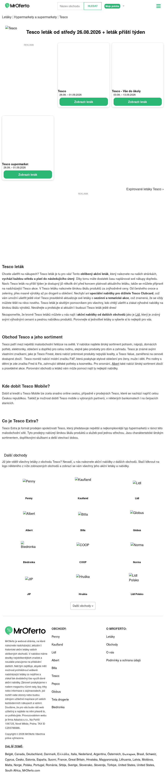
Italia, (75, 754)
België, (10, 754)
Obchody (112, 644)
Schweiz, (151, 754)
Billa (54, 668)
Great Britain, (77, 759)
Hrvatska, (92, 759)
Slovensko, (86, 765)
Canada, (20, 754)
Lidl (137, 314)
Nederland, (86, 754)
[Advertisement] (28, 72)
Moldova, (148, 759)
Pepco (56, 684)
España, (42, 759)
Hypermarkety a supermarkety (35, 17)
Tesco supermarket (15, 164)
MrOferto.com (31, 770)
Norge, (18, 765)
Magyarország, (109, 759)
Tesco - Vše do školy (126, 91)
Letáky (7, 17)
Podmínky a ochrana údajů (123, 660)
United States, (127, 765)
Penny (56, 636)
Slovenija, (100, 765)
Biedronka (58, 707)
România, (52, 765)
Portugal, (39, 765)
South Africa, (13, 770)
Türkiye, (112, 765)
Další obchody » (83, 605)
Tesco (62, 91)
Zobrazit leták (83, 102)
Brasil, (141, 754)
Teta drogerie (60, 699)
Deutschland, (35, 754)
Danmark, (50, 754)
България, (129, 754)
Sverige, (73, 765)
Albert (115, 363)
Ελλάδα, (64, 754)
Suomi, (53, 759)
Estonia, (31, 759)
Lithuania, (126, 759)
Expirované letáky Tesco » (145, 189)
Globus (56, 691)
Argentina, (100, 754)
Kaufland (57, 644)
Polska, (28, 765)
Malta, (9, 765)
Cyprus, (10, 759)
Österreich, (114, 754)
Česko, (21, 759)
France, (63, 759)
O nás (110, 652)
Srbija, (63, 765)
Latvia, (137, 759)
